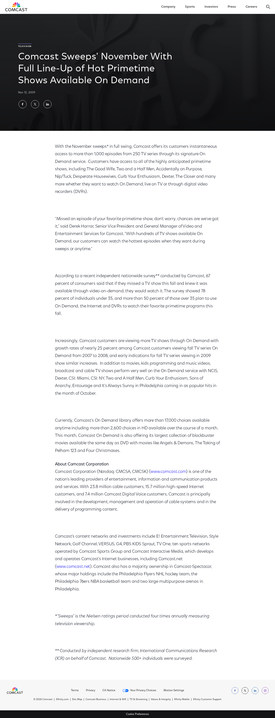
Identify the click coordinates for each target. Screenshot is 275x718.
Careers (251, 6)
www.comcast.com (168, 472)
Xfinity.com (62, 699)
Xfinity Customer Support (207, 699)
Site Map (77, 699)
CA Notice (108, 690)
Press (232, 6)
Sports (190, 6)
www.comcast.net (73, 567)
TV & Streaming (138, 699)
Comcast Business (96, 699)
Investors (211, 6)
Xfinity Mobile (182, 699)
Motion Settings (173, 690)
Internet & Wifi (118, 699)
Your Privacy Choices (143, 690)
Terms (75, 690)
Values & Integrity (161, 699)
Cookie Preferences (137, 714)
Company (168, 6)
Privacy (90, 690)
